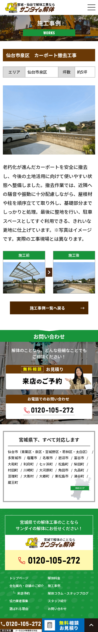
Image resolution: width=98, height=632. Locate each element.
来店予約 (23, 593)
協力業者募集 (18, 600)
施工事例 (54, 585)
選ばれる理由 (18, 608)
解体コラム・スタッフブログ (68, 593)
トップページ (18, 578)
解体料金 (54, 578)
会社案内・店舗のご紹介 (26, 585)
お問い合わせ (57, 608)
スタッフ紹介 (57, 600)
